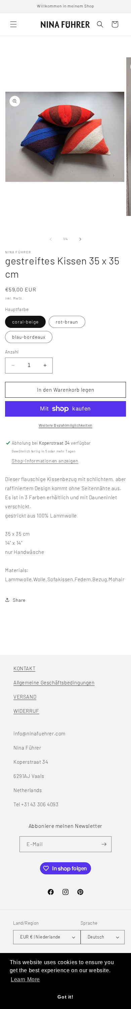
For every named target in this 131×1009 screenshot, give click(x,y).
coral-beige (25, 322)
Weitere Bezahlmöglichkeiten (65, 425)
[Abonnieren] (103, 844)
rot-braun (67, 322)
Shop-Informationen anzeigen (45, 461)
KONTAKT (24, 668)
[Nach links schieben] (50, 239)
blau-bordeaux (28, 337)
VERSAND (24, 697)
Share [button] (19, 600)
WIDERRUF (26, 711)
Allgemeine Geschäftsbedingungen (54, 682)
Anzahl (11, 352)
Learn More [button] (25, 979)
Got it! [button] (65, 997)
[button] (13, 24)
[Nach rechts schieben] (80, 239)
